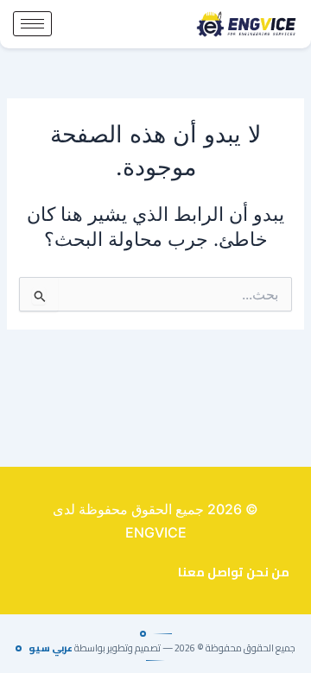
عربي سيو (51, 648)
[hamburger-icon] (32, 23)
